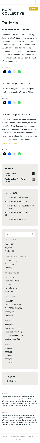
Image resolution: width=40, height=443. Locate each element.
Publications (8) (11, 260)
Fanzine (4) (9, 264)
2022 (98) (8, 362)
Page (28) (9, 247)
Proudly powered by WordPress (14, 437)
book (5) (8, 284)
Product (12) (10, 251)
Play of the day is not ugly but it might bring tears (19, 206)
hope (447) (9, 301)
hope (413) (9, 324)
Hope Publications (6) (13, 280)
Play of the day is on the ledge (16, 197)
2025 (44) (8, 352)
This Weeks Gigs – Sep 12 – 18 (16, 83)
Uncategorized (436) (13, 304)
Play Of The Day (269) (13, 308)
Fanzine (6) (9, 277)
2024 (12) (8, 355)
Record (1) (9, 267)
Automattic (20, 439)
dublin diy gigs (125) (13, 339)
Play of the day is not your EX (16, 201)
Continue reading (12, 143)
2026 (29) (8, 348)
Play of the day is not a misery (16, 219)
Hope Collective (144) (13, 331)
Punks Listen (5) (11, 287)
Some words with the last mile (15, 29)
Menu (34, 9)
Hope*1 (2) (9, 291)
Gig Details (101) (11, 315)
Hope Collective (13, 11)
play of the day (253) (13, 328)
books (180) (9, 311)
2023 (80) (8, 359)
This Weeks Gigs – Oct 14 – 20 (16, 114)
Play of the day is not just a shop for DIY (19, 213)
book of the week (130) (14, 335)
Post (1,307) (9, 244)
